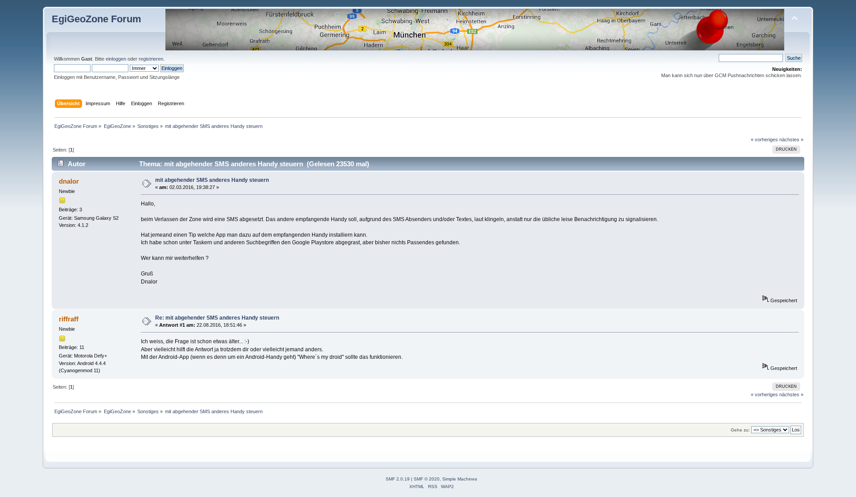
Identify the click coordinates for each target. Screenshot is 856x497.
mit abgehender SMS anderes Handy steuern (212, 180)
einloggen (116, 59)
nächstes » (791, 139)
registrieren (151, 59)
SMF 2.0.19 (398, 478)
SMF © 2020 (427, 478)
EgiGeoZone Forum (96, 19)
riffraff (68, 319)
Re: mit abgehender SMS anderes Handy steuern (217, 318)
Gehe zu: (740, 429)
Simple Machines (459, 478)
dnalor (69, 181)
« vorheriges (764, 139)
